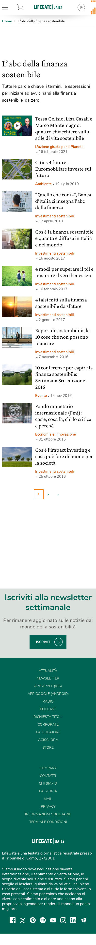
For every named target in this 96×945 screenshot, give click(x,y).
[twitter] (23, 920)
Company (48, 768)
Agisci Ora (48, 740)
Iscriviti (43, 642)
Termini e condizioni (48, 822)
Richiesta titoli (48, 716)
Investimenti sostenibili (54, 216)
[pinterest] (33, 920)
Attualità (48, 670)
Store (26, 7)
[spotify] (43, 920)
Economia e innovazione (55, 434)
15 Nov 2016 (61, 395)
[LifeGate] (48, 6)
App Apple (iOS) (48, 686)
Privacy (48, 806)
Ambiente (43, 183)
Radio (48, 701)
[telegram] (83, 920)
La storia (48, 791)
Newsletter (48, 678)
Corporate (48, 724)
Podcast (48, 709)
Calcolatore (48, 732)
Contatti (48, 775)
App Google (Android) (48, 693)
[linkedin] (73, 920)
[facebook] (13, 920)
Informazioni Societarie (48, 814)
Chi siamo (48, 783)
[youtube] (53, 920)
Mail (48, 799)
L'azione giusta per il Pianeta (59, 146)
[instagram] (63, 920)
